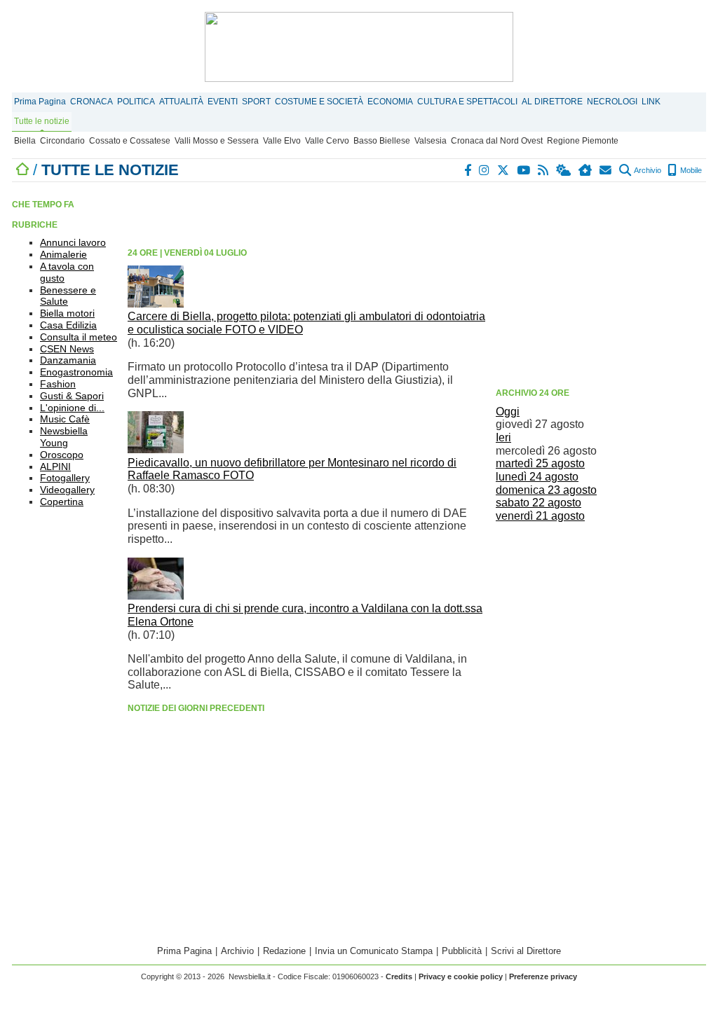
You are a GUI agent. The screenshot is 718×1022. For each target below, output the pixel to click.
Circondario (62, 141)
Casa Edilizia (68, 325)
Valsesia (430, 141)
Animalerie (63, 254)
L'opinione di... (72, 407)
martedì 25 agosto (540, 463)
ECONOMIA (390, 101)
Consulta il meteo (78, 337)
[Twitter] (503, 170)
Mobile (690, 170)
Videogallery (67, 489)
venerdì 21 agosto (540, 516)
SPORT (256, 101)
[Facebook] (468, 170)
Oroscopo (61, 454)
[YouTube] (524, 170)
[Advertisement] (601, 283)
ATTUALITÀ (181, 101)
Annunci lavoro (73, 242)
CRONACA (91, 101)
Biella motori (67, 313)
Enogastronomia (76, 372)
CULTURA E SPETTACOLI (467, 101)
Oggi (508, 411)
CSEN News (67, 348)
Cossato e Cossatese (129, 141)
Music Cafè (65, 418)
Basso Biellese (381, 141)
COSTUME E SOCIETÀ (319, 101)
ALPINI (55, 466)
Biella (25, 141)
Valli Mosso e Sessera (217, 141)
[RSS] (544, 170)
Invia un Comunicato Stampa (374, 951)
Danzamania (68, 360)
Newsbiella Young (64, 436)
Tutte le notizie (41, 121)
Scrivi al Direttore (526, 951)
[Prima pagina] (22, 170)
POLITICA (136, 101)
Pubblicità (462, 951)
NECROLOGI (612, 101)
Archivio (646, 170)
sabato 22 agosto (538, 503)
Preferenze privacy (543, 976)
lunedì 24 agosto (537, 477)
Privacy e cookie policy (461, 976)
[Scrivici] (606, 170)
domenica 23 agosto (546, 490)
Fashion (58, 383)
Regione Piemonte (582, 141)
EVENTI (223, 101)
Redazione (284, 951)
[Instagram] (485, 170)
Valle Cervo (327, 141)
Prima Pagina (40, 101)
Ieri (503, 437)
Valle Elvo (282, 141)
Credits (399, 976)
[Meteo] (564, 170)
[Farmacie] (585, 170)
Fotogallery (65, 477)
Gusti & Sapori (72, 395)
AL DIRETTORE (552, 101)
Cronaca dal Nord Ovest (497, 141)
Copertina (61, 501)
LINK (651, 101)
